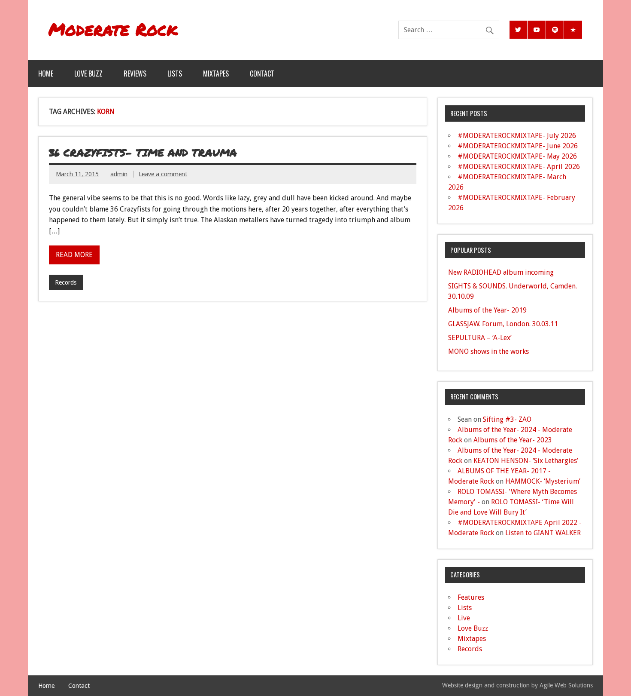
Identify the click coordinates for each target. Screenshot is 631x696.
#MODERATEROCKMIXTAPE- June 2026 (518, 146)
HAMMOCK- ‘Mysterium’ (542, 481)
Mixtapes (216, 73)
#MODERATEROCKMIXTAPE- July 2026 (517, 136)
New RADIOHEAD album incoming (501, 272)
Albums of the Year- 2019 (487, 310)
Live (464, 618)
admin (118, 174)
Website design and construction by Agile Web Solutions (517, 685)
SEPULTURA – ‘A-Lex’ (480, 338)
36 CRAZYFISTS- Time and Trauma (143, 152)
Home (45, 73)
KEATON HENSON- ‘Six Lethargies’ (525, 461)
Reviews (135, 73)
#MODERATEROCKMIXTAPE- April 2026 (519, 167)
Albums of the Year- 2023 (512, 440)
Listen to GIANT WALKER (543, 533)
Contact (262, 73)
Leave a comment (163, 174)
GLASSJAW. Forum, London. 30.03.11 (503, 324)
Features (471, 597)
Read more (74, 255)
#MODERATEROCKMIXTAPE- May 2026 (517, 156)
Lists (174, 73)
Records (65, 282)
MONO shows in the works (488, 351)
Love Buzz (88, 73)
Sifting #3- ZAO (507, 419)
